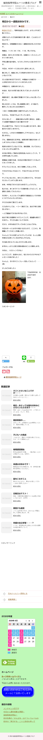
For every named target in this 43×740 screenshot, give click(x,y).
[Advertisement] (21, 329)
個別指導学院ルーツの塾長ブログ (19, 3)
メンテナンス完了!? (11, 709)
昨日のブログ (6, 30)
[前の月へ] (25, 620)
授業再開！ (12, 599)
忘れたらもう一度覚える (17, 593)
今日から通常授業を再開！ (14, 712)
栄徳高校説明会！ (10, 715)
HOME (2, 14)
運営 (22, 26)
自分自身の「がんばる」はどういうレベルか (21, 718)
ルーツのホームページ (14, 14)
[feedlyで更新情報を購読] (4, 371)
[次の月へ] (33, 620)
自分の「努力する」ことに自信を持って (19, 721)
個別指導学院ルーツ (14, 377)
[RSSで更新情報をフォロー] (8, 371)
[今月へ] (29, 620)
